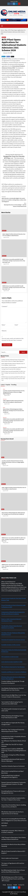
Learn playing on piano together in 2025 (11, 662)
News (4, 389)
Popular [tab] (7, 384)
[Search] (26, 26)
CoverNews (23, 892)
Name (4, 325)
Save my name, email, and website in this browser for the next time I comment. (13, 339)
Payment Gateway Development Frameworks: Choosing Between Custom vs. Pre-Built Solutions (13, 784)
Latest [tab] (3, 384)
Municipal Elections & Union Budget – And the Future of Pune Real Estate (15, 204)
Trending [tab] (13, 384)
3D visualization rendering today (9, 656)
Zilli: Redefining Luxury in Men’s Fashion (12, 877)
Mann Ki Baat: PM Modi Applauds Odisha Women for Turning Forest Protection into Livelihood (13, 368)
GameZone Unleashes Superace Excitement (13, 766)
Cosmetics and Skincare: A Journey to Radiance (13, 672)
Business (4, 37)
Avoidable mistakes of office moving (10, 644)
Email (16, 325)
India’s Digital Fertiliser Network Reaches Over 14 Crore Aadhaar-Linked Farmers (13, 364)
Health (15, 885)
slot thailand (4, 823)
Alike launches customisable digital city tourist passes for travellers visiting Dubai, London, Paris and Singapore (14, 199)
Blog (6, 30)
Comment (5, 306)
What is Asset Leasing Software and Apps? (12, 771)
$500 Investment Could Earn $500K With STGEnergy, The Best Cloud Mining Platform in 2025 (13, 750)
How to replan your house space (9, 858)
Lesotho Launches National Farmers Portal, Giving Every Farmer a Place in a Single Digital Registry (13, 360)
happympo (4, 825)
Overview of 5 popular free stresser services (13, 639)
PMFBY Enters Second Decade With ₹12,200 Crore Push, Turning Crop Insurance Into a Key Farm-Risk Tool (13, 261)
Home (2, 30)
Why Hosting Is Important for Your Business (13, 667)
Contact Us (21, 885)
